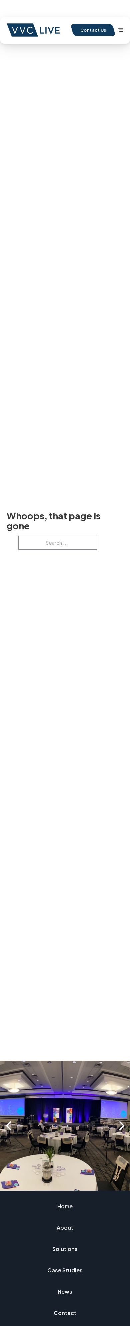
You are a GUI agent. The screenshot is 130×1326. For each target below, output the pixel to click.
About (65, 1227)
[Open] (121, 30)
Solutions (65, 1248)
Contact (65, 1312)
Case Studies (65, 1270)
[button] (8, 1125)
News (65, 1291)
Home (65, 1206)
